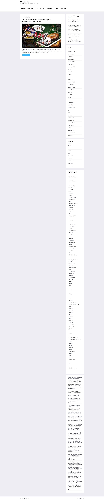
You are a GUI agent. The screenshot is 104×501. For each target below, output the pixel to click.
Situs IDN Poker (71, 477)
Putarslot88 (71, 281)
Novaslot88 (71, 341)
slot (75, 406)
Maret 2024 (70, 56)
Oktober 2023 (71, 64)
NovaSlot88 (71, 180)
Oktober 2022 (71, 84)
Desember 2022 (71, 82)
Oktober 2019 (71, 125)
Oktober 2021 (71, 105)
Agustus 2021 (71, 110)
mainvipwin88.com (72, 246)
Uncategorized (71, 166)
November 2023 (71, 61)
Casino (56, 8)
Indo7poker (71, 183)
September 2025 (71, 51)
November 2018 (71, 133)
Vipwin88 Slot (71, 273)
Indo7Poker (71, 209)
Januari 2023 (70, 79)
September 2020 (71, 117)
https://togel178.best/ (73, 337)
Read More (26, 54)
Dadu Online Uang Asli (73, 203)
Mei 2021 (70, 115)
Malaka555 (71, 343)
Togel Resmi (71, 240)
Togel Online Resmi (72, 267)
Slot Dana (70, 300)
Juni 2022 (70, 94)
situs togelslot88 (72, 351)
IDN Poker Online (72, 271)
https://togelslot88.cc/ (73, 259)
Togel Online (63, 8)
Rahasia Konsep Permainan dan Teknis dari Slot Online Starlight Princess (74, 36)
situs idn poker (71, 228)
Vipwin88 (70, 244)
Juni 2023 (70, 71)
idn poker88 (71, 207)
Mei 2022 (70, 97)
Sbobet (70, 365)
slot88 (70, 298)
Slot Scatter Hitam (72, 215)
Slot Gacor (71, 232)
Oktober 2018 (71, 135)
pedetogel (71, 306)
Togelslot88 (71, 187)
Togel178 (70, 291)
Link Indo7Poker (72, 226)
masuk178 (71, 333)
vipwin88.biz (71, 189)
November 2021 (71, 102)
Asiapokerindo (71, 176)
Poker (36, 8)
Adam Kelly (35, 21)
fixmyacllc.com (71, 263)
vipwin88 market (72, 254)
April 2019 (70, 127)
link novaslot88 (72, 277)
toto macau (71, 279)
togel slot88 (71, 312)
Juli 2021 (70, 112)
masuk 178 (71, 330)
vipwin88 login (71, 326)
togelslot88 (71, 250)
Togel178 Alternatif (72, 302)
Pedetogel (71, 238)
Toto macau (71, 191)
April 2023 (70, 74)
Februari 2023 (71, 77)
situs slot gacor (72, 359)
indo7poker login (72, 185)
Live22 (69, 399)
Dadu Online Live (72, 199)
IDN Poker (71, 193)
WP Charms (81, 498)
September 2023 (71, 66)
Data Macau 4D (72, 205)
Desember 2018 (71, 130)
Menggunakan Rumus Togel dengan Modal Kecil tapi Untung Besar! (74, 31)
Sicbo (70, 201)
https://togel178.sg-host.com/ (74, 339)
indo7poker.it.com (72, 224)
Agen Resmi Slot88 (72, 213)
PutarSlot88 (71, 211)
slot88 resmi (71, 370)
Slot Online (30, 8)
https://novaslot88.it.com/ (74, 304)
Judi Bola (42, 8)
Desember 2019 (71, 122)
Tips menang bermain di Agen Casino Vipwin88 (37, 19)
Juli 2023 (70, 69)
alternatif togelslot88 (73, 248)
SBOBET (70, 314)
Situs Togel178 (72, 242)
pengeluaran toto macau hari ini (73, 467)
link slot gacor (71, 265)
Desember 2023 (71, 59)
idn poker (70, 195)
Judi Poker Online (72, 230)
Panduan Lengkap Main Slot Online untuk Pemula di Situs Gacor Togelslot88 (74, 21)
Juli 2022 (70, 92)
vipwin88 (70, 252)
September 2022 (71, 87)
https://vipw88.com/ (73, 256)
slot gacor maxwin (72, 361)
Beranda (23, 8)
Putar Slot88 (71, 220)
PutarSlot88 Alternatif (73, 181)
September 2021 (71, 107)
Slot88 (70, 285)
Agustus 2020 (71, 120)
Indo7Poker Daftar (72, 197)
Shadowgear (24, 2)
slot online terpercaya (73, 368)
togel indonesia (71, 160)
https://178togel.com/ (73, 335)
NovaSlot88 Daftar (72, 178)
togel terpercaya (72, 324)
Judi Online (49, 8)
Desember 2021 (71, 99)
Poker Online (70, 155)
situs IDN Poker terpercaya (76, 432)
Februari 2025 (71, 54)
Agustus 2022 (71, 89)
